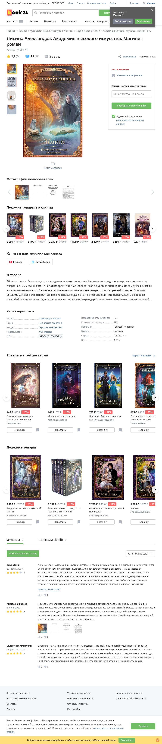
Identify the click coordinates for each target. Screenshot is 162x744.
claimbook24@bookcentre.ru (131, 698)
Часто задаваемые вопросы (22, 698)
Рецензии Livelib (52, 540)
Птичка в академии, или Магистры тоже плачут (20, 418)
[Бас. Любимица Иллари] (142, 225)
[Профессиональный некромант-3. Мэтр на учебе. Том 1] (121, 225)
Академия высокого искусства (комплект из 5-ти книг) (64, 510)
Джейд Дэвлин (107, 419)
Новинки (50, 21)
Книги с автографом (98, 21)
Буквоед (17, 261)
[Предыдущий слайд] (9, 192)
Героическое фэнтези (50, 327)
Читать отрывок (53, 167)
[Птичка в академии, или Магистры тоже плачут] (25, 385)
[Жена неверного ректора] (66, 385)
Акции (33, 21)
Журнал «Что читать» (18, 692)
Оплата (80, 3)
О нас (71, 3)
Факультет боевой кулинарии (105, 416)
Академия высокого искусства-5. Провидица (106, 510)
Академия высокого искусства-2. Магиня (24, 510)
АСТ (41, 331)
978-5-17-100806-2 (49, 336)
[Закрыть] (157, 740)
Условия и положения (79, 692)
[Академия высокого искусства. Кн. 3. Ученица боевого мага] (100, 225)
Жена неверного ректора (61, 416)
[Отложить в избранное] (38, 429)
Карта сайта (74, 709)
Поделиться (129, 56)
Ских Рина (94, 419)
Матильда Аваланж (57, 419)
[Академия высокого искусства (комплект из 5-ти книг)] (36, 225)
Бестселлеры (70, 21)
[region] (12, 110)
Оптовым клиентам (96, 3)
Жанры (48, 331)
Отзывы (15, 540)
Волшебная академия (50, 322)
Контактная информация (129, 692)
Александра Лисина (50, 318)
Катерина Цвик (14, 423)
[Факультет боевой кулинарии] (108, 385)
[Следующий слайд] (152, 192)
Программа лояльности (80, 698)
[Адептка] (79, 225)
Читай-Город (42, 261)
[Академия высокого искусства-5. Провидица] (57, 225)
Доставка (133, 3)
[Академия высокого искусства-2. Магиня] (15, 225)
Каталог (12, 21)
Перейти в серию (142, 355)
